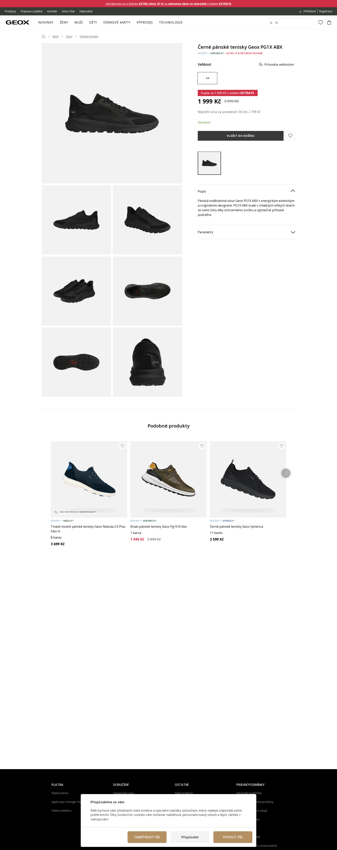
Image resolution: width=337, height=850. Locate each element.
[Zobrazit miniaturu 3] (76, 291)
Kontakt (52, 11)
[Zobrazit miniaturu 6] (147, 362)
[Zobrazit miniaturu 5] (76, 362)
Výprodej (145, 22)
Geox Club (68, 11)
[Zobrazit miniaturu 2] (147, 219)
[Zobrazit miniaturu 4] (147, 291)
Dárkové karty (116, 22)
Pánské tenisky (89, 36)
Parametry (205, 232)
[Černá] (209, 163)
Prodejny (10, 11)
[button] (290, 135)
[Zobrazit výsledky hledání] (271, 23)
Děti (93, 22)
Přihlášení (309, 11)
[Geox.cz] (18, 22)
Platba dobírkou (61, 810)
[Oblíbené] (320, 22)
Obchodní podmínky (249, 793)
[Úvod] (43, 36)
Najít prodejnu (184, 793)
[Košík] (329, 22)
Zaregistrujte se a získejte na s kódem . (169, 3)
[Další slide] (286, 473)
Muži (78, 22)
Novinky (46, 22)
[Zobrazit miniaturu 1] (76, 219)
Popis (202, 191)
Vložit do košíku (240, 135)
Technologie (171, 22)
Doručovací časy (123, 793)
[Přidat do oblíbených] (122, 446)
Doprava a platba (32, 11)
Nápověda (85, 11)
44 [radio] (207, 78)
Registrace (325, 11)
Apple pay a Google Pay (66, 802)
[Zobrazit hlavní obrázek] (112, 113)
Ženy (64, 22)
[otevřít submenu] (70, 23)
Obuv (69, 36)
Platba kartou (59, 793)
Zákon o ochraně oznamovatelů (256, 845)
